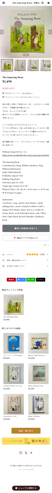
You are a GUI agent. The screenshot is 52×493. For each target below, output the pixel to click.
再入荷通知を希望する (27, 228)
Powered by (23, 469)
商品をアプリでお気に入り (27, 238)
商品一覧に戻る (26, 431)
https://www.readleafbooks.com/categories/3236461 (25, 155)
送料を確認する (27, 93)
